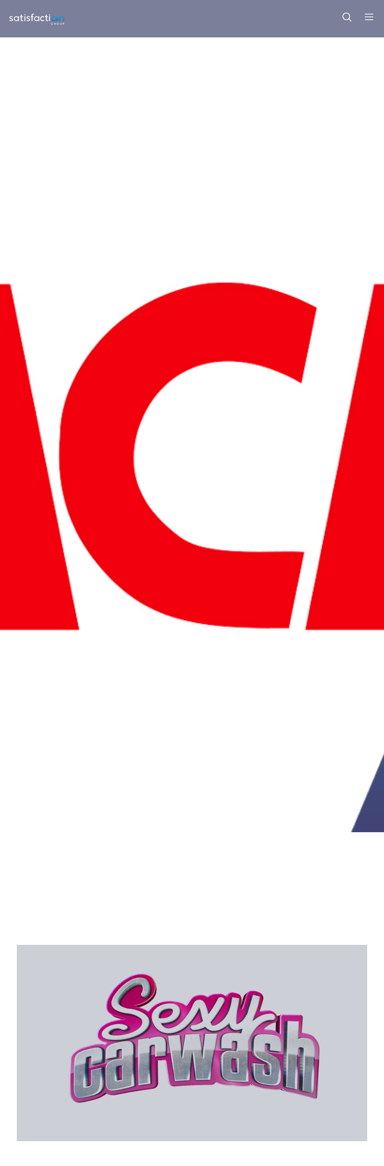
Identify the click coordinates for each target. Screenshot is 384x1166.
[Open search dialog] (347, 18)
